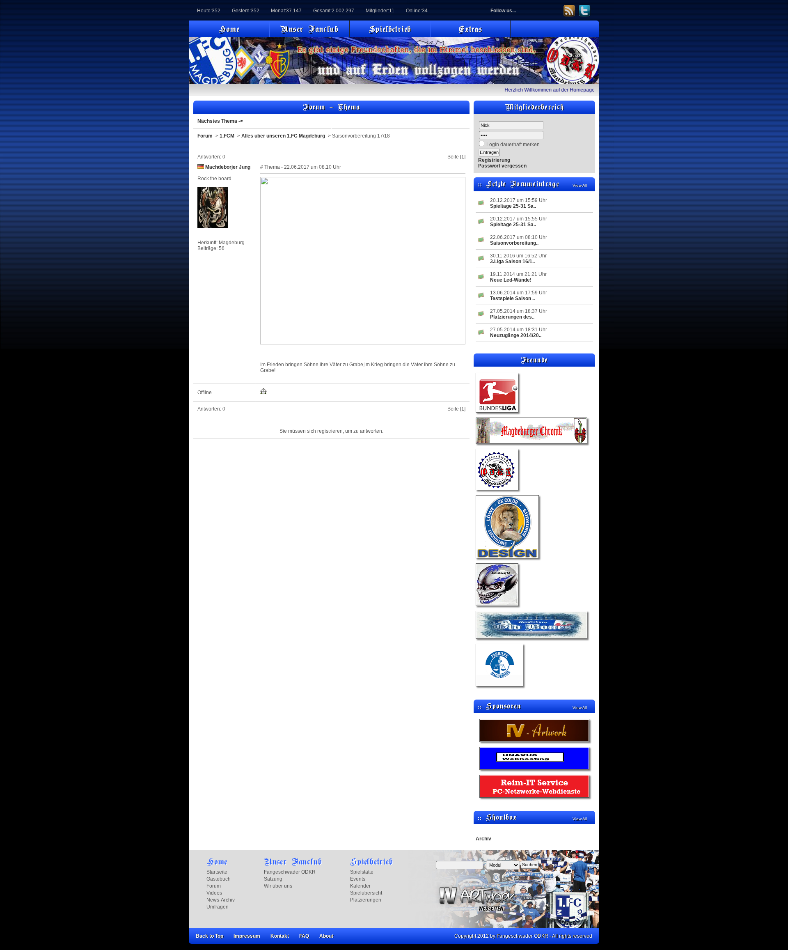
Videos (214, 893)
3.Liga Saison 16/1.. (512, 261)
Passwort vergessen (502, 166)
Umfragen (217, 907)
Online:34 (417, 11)
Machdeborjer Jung (227, 167)
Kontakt (279, 936)
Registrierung (494, 160)
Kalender (360, 886)
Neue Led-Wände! (510, 280)
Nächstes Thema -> (220, 121)
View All (580, 185)
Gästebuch (218, 879)
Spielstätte (361, 872)
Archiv (483, 839)
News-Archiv (220, 900)
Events (357, 879)
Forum (205, 136)
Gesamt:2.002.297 (333, 11)
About (326, 936)
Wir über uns (278, 886)
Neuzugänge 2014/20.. (515, 335)
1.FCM (227, 136)
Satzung (273, 879)
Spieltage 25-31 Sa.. (513, 206)
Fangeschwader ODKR (290, 872)
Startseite (216, 872)
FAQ (304, 936)
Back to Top (209, 936)
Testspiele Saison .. (512, 298)
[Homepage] (263, 393)
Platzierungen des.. (512, 317)
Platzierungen (365, 900)
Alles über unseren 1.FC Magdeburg (283, 136)
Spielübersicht (366, 893)
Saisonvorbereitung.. (514, 243)
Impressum (247, 936)
